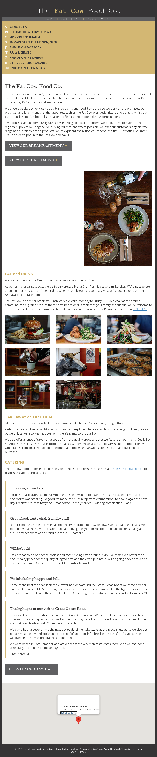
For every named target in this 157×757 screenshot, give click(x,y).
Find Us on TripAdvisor (27, 68)
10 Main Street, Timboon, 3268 (33, 42)
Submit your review (30, 669)
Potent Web (80, 752)
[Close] (95, 700)
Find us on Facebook (25, 47)
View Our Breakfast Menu (36, 146)
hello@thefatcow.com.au (30, 32)
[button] (78, 720)
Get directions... (69, 712)
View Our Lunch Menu (31, 160)
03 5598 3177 (18, 27)
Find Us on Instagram (26, 57)
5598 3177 (140, 309)
